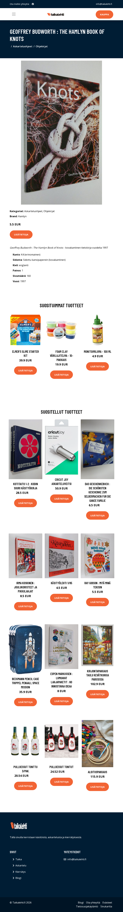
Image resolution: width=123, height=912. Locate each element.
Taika (18, 859)
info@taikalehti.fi (104, 4)
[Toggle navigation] (14, 14)
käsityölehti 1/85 (61, 583)
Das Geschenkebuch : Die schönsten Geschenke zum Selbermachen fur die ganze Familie (97, 492)
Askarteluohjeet (22, 46)
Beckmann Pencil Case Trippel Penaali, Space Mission (25, 683)
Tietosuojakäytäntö (87, 906)
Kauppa (104, 14)
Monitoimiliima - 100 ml (97, 351)
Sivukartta (106, 906)
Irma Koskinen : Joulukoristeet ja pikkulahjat (25, 587)
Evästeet (107, 902)
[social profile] (33, 4)
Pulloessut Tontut (62, 767)
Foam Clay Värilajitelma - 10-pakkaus (61, 356)
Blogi (18, 878)
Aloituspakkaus (97, 772)
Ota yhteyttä (93, 902)
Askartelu (20, 865)
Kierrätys (20, 871)
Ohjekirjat (42, 46)
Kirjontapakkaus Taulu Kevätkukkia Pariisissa (97, 675)
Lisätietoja (21, 234)
